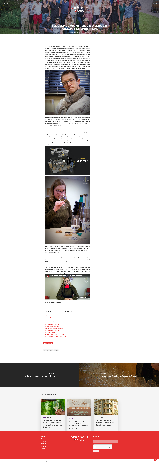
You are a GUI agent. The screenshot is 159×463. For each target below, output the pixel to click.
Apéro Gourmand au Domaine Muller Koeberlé (56, 336)
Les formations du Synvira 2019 (52, 330)
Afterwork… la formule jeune (51, 332)
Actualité (79, 22)
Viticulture (49, 417)
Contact (43, 448)
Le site (46, 306)
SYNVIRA (56, 350)
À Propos (43, 446)
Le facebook (48, 308)
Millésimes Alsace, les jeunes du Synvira (54, 334)
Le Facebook (48, 317)
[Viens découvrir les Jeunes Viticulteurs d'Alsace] (119, 375)
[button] (156, 3)
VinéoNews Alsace (75, 32)
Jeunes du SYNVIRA (48, 350)
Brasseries (43, 443)
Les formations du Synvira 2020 (52, 324)
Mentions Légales (45, 461)
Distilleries (44, 441)
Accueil (43, 436)
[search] (153, 3)
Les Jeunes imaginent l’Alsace (52, 326)
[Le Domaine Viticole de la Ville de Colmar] (40, 375)
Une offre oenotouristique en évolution (54, 328)
